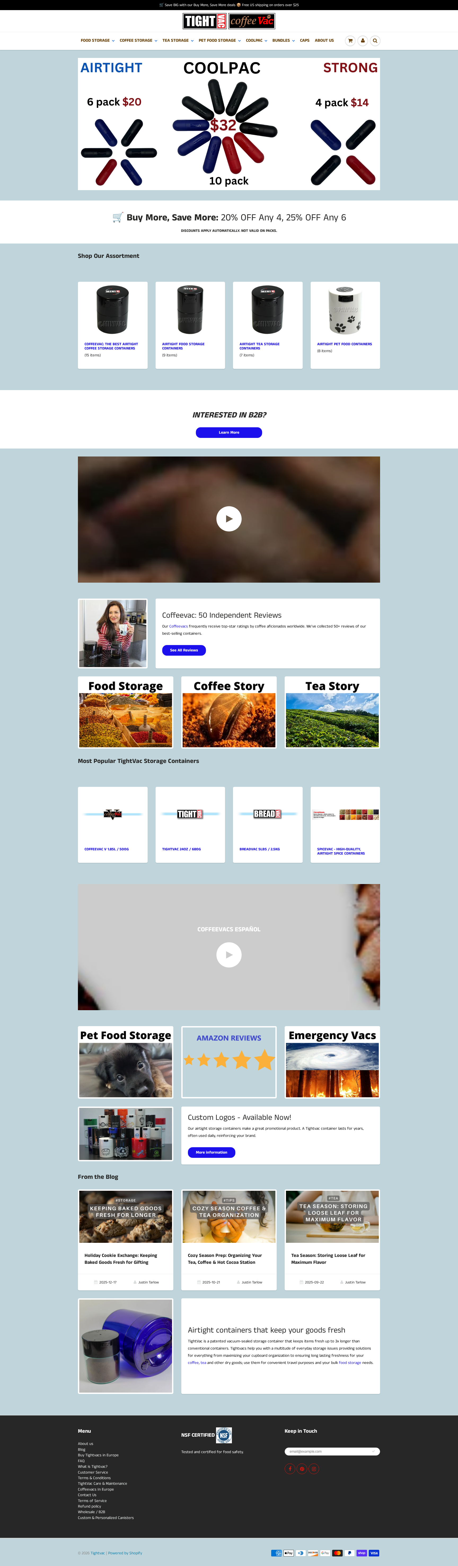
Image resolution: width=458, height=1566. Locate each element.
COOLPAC (254, 40)
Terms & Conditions (94, 1478)
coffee (193, 1363)
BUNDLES (281, 40)
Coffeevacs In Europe (96, 1489)
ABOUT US (324, 40)
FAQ (81, 1461)
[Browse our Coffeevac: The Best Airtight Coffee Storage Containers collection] (112, 309)
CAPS (305, 40)
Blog (81, 1449)
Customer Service (93, 1472)
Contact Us (87, 1495)
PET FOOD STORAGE (217, 40)
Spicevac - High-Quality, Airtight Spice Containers (341, 851)
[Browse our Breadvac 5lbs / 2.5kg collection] (267, 793)
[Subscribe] (373, 1451)
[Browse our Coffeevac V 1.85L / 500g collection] (112, 794)
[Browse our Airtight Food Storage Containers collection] (190, 309)
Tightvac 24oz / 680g (181, 849)
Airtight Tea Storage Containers (260, 346)
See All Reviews (184, 650)
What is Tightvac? (93, 1466)
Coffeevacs (178, 626)
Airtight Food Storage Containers (183, 346)
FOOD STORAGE (95, 40)
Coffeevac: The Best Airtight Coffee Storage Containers (111, 346)
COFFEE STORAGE (136, 40)
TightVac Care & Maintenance (102, 1483)
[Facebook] (290, 1468)
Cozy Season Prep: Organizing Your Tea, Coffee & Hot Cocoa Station (225, 1259)
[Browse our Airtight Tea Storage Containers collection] (267, 309)
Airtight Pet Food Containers (344, 344)
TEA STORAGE (175, 40)
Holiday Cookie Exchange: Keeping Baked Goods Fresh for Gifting (121, 1259)
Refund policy (89, 1506)
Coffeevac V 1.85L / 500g (107, 849)
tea (203, 1363)
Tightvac (98, 1553)
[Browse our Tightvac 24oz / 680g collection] (190, 793)
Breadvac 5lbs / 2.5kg (260, 849)
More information (211, 1152)
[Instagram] (314, 1468)
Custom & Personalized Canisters (106, 1518)
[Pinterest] (302, 1468)
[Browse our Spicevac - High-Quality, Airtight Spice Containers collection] (345, 793)
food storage (350, 1363)
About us (85, 1443)
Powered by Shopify (125, 1553)
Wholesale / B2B (91, 1512)
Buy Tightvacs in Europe (98, 1455)
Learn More (229, 432)
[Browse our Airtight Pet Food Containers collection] (345, 309)
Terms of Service (92, 1501)
